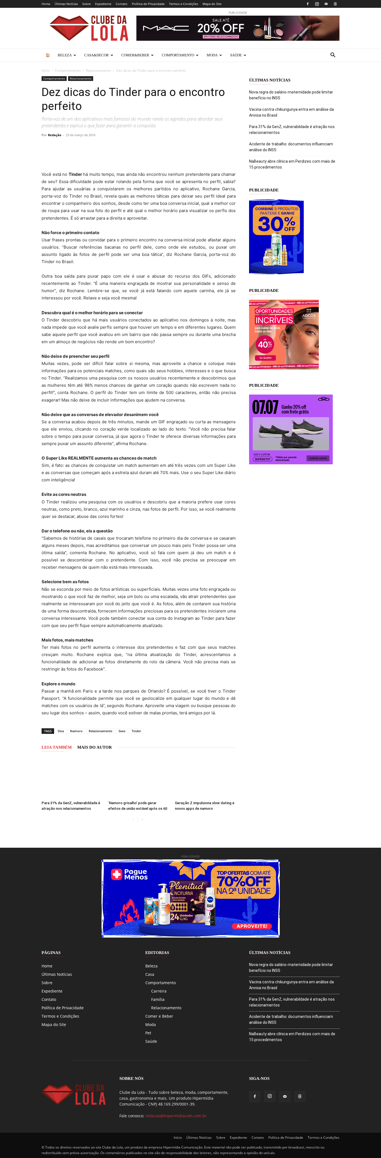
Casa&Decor (96, 55)
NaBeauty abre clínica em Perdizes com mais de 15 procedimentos (292, 164)
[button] (332, 55)
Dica (61, 731)
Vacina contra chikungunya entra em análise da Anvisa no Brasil (291, 112)
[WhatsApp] (98, 147)
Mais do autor (94, 747)
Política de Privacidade (148, 4)
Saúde (236, 55)
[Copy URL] (47, 147)
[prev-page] (133, 819)
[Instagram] (317, 4)
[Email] (124, 147)
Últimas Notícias (66, 4)
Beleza (65, 55)
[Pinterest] (85, 147)
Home (46, 4)
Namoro (76, 731)
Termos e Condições (183, 4)
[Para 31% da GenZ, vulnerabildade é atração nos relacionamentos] (72, 777)
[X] (72, 147)
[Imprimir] (137, 147)
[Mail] (326, 4)
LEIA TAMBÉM (57, 747)
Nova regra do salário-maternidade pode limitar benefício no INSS (291, 95)
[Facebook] (307, 4)
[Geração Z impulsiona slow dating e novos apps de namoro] (205, 777)
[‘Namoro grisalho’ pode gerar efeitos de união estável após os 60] (138, 777)
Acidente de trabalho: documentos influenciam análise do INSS (291, 147)
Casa (149, 974)
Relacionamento (98, 70)
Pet (148, 1033)
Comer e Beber (159, 1016)
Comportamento (178, 55)
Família (158, 999)
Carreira (159, 991)
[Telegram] (111, 147)
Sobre (86, 4)
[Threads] (335, 4)
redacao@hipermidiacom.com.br (176, 1115)
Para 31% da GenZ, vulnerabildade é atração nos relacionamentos (292, 129)
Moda (212, 55)
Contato (121, 4)
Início (46, 70)
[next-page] (142, 819)
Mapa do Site (211, 4)
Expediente (103, 4)
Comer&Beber (135, 55)
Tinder (136, 731)
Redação (54, 135)
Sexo (122, 731)
